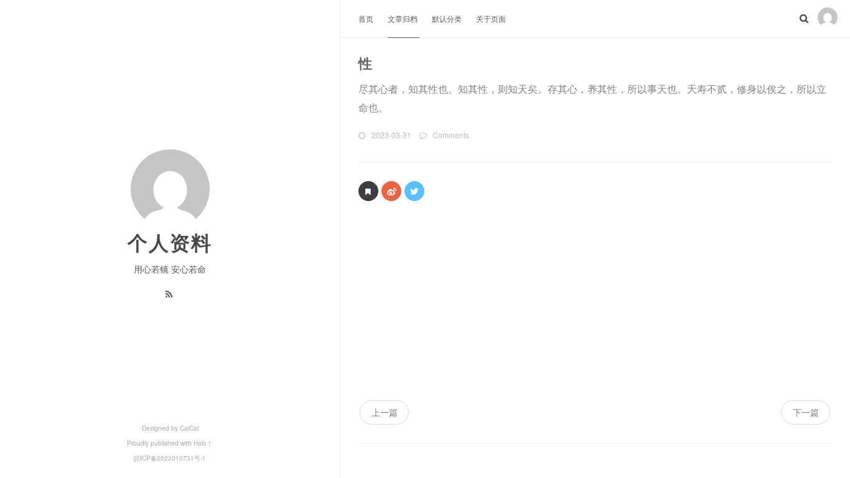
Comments (450, 134)
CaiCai (189, 428)
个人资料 (170, 242)
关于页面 (491, 18)
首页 (366, 18)
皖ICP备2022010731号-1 (170, 458)
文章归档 (403, 18)
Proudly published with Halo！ (170, 443)
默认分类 (448, 18)
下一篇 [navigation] (806, 412)
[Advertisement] (594, 307)
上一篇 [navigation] (384, 412)
